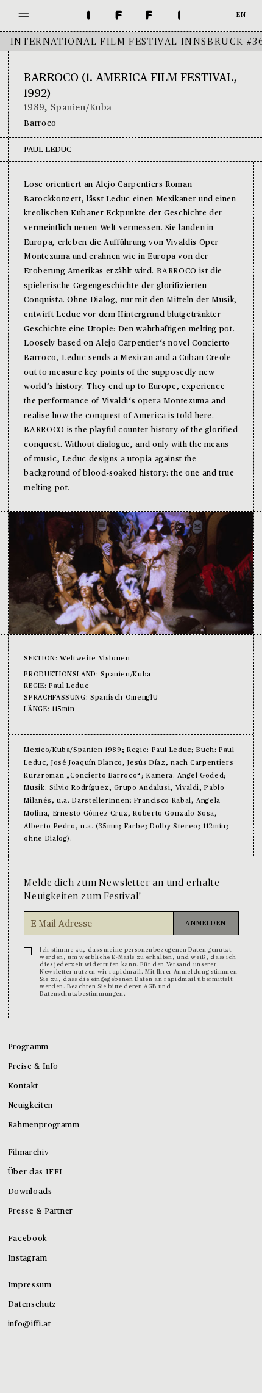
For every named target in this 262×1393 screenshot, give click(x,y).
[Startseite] (134, 15)
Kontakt (23, 1086)
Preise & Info (33, 1067)
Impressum (30, 1285)
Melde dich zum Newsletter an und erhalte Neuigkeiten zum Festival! (121, 889)
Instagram (28, 1258)
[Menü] (24, 15)
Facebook (27, 1239)
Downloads (30, 1192)
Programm (28, 1047)
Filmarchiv (28, 1153)
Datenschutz (32, 1305)
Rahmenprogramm (44, 1125)
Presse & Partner (40, 1211)
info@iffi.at (29, 1324)
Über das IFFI (35, 1172)
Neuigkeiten (30, 1106)
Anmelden (205, 924)
